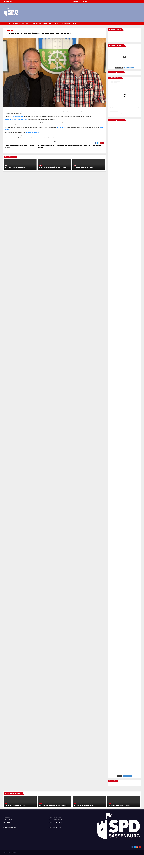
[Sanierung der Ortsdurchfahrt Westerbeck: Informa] (120, 654)
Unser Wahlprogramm (18, 23)
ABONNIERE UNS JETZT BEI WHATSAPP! (80, 1)
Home (8, 23)
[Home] (4, 23)
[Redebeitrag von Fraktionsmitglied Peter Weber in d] (120, 461)
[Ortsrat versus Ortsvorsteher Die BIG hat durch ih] (136, 248)
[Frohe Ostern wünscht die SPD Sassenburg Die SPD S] (136, 417)
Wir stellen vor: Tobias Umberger (119, 805)
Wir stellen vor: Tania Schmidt (15, 167)
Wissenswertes (47, 23)
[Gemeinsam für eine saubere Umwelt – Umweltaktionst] (112, 619)
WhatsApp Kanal (66, 23)
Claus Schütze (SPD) (61, 127)
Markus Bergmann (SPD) (18, 116)
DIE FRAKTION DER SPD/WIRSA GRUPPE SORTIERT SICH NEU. (39, 33)
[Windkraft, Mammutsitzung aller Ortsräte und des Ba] (136, 627)
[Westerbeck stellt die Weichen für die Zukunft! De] (128, 408)
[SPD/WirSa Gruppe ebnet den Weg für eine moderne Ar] (112, 240)
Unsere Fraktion (37, 23)
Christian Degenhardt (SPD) (32, 132)
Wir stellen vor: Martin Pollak (83, 167)
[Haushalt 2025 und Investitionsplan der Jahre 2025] (128, 661)
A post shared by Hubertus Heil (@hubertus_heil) (123, 113)
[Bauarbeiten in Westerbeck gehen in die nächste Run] (128, 188)
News (27, 23)
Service (57, 23)
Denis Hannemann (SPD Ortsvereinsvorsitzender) (16, 119)
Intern (74, 23)
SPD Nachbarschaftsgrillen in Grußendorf (53, 167)
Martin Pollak (35, 122)
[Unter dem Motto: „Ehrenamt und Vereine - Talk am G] (120, 186)
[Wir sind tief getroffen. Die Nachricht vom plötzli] (112, 461)
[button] (138, 23)
